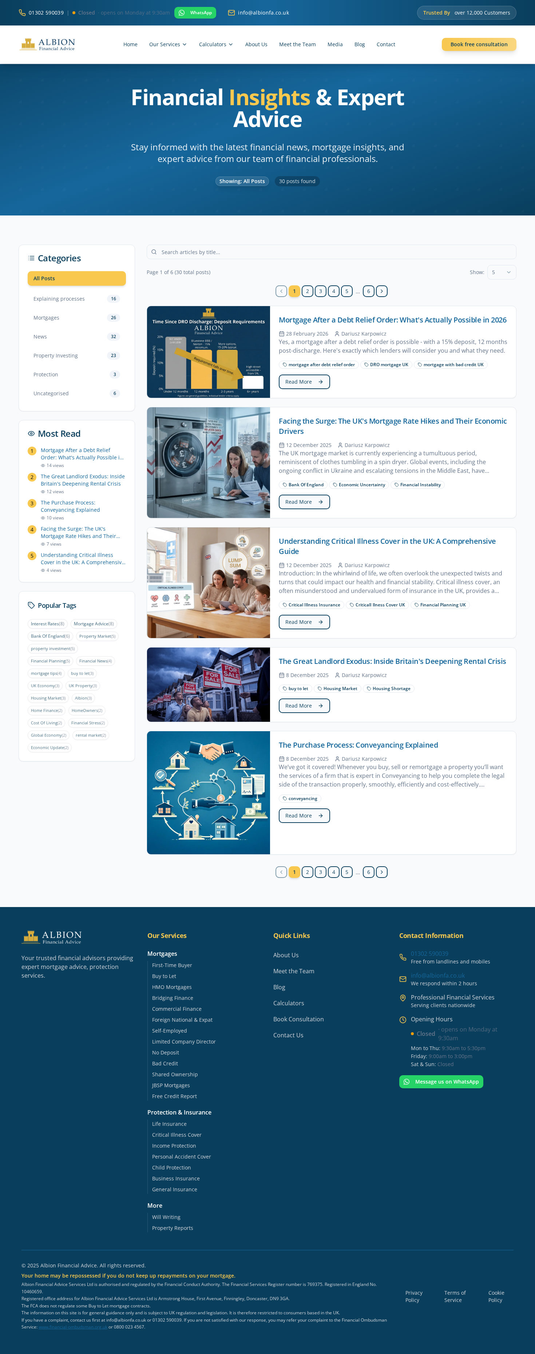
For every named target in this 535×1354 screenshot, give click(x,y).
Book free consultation (479, 44)
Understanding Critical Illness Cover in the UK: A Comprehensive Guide (82, 558)
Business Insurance (176, 1178)
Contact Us (288, 1035)
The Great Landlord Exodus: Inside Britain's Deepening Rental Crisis (83, 480)
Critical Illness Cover (177, 1134)
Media (335, 44)
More (154, 1205)
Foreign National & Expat (182, 1019)
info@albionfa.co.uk (438, 975)
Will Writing (166, 1217)
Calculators (212, 44)
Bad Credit (165, 1063)
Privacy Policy (414, 1296)
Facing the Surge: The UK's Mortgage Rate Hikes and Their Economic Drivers (78, 532)
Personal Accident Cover (181, 1156)
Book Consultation (298, 1019)
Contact (386, 44)
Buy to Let (164, 976)
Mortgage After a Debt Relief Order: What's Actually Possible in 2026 (82, 454)
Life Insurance (169, 1123)
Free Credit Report (174, 1096)
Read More (298, 381)
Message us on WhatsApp (447, 1081)
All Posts (44, 278)
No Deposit (165, 1052)
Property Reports (172, 1227)
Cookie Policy (496, 1296)
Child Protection (171, 1167)
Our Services (164, 44)
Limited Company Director (184, 1041)
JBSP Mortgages (171, 1085)
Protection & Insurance (179, 1112)
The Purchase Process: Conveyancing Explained (70, 506)
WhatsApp (201, 12)
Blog (359, 44)
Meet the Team (297, 44)
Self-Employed (169, 1030)
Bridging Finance (172, 997)
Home (130, 44)
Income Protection (174, 1145)
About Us (256, 44)
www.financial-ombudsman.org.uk (73, 1327)
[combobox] (501, 272)
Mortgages (162, 954)
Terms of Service (455, 1296)
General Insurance (174, 1189)
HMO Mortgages (172, 986)
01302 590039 (46, 12)
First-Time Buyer (172, 965)
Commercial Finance (177, 1008)
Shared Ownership (175, 1074)
